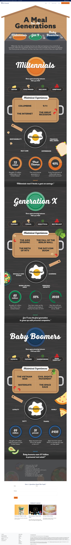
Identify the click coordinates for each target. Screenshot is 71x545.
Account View (67, 0)
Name (15, 485)
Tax (19, 539)
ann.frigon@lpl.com (3, 540)
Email (37, 485)
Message (15, 490)
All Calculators (20, 543)
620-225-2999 (20, 0)
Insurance (20, 538)
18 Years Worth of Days (48, 516)
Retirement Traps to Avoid (20, 516)
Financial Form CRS (33, 534)
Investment (20, 536)
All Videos (20, 542)
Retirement (20, 535)
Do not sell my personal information (42, 542)
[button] (46, 3)
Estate (19, 537)
